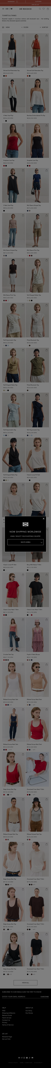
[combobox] (25, 542)
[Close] (44, 518)
